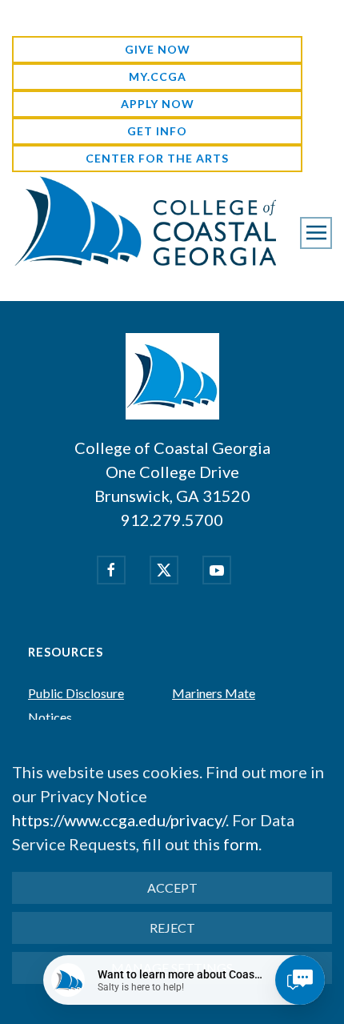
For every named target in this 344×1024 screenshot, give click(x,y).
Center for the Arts (157, 158)
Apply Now (157, 103)
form (240, 843)
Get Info (157, 131)
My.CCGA (157, 76)
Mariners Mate (213, 693)
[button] (316, 232)
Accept (172, 887)
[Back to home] (144, 220)
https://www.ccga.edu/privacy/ (119, 819)
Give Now (157, 49)
